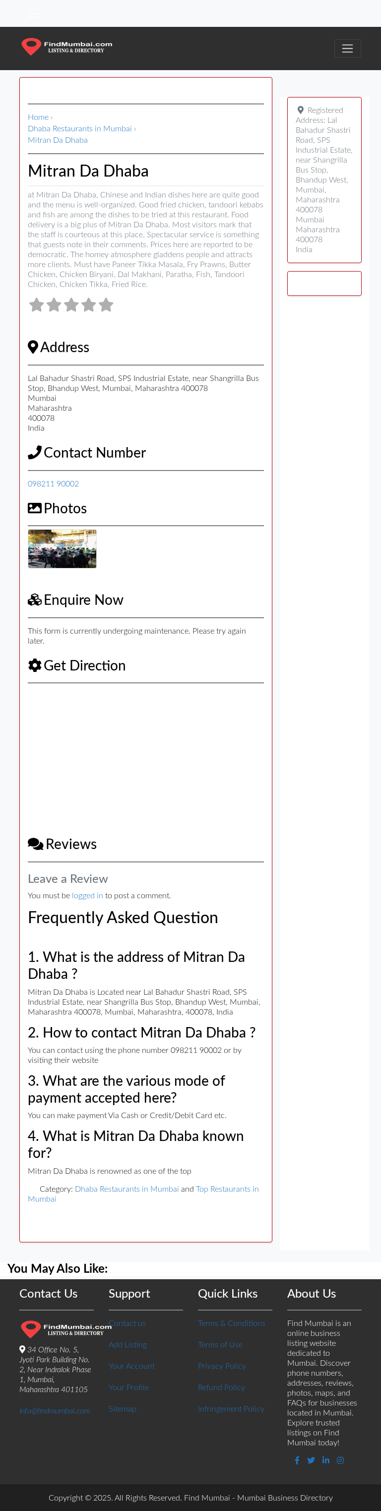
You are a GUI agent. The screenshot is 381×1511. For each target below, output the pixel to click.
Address (64, 348)
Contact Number (95, 453)
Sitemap (122, 1409)
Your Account (132, 1366)
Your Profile (129, 1388)
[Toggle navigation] (33, 13)
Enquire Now (84, 600)
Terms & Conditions (231, 1323)
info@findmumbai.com (54, 1411)
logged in (87, 896)
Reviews (71, 844)
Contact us (127, 1323)
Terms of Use (220, 1345)
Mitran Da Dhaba (58, 140)
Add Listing (128, 1345)
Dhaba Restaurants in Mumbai (80, 129)
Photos (65, 509)
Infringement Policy (231, 1409)
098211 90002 (53, 484)
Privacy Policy (222, 1366)
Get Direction (85, 666)
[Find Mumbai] (66, 48)
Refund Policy (221, 1388)
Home (38, 117)
